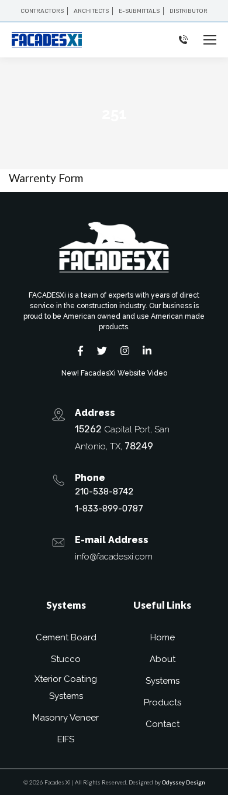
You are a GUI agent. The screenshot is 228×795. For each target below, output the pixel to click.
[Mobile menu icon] (209, 40)
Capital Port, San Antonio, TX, (122, 438)
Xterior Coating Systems (65, 687)
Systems (162, 680)
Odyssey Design (183, 782)
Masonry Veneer (66, 717)
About (162, 659)
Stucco (66, 659)
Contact (162, 724)
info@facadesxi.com (114, 556)
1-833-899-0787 (109, 508)
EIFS (65, 739)
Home (162, 637)
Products (162, 702)
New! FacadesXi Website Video (114, 373)
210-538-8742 (104, 491)
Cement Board (66, 637)
